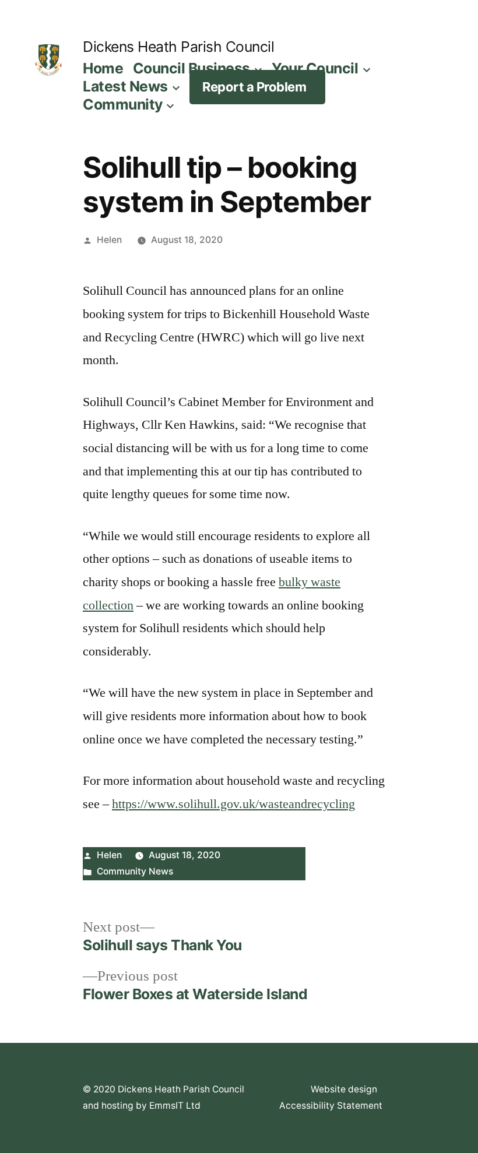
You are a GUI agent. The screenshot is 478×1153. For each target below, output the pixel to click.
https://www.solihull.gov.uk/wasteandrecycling (233, 804)
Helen (109, 239)
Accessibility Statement (330, 1105)
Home (103, 68)
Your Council (315, 68)
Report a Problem (254, 86)
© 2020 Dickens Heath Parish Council (163, 1089)
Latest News (125, 86)
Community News (135, 871)
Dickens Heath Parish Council (178, 46)
